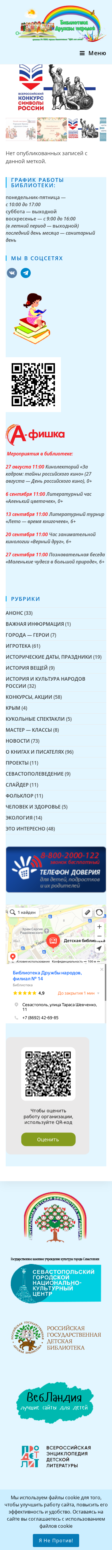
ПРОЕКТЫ (17, 763)
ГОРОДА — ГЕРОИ (27, 635)
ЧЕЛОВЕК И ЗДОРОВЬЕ (33, 806)
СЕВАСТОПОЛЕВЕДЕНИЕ (35, 774)
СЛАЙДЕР (17, 785)
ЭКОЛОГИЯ (19, 817)
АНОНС (14, 613)
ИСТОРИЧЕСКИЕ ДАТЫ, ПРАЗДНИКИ (49, 657)
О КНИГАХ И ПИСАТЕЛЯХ (35, 752)
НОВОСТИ (18, 741)
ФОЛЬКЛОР (19, 796)
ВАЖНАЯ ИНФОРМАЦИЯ (35, 624)
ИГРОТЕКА (18, 646)
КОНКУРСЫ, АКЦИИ (29, 697)
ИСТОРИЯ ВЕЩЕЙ (27, 668)
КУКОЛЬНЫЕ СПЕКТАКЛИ (35, 719)
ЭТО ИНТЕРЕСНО (25, 828)
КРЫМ (13, 708)
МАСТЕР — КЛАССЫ (29, 730)
